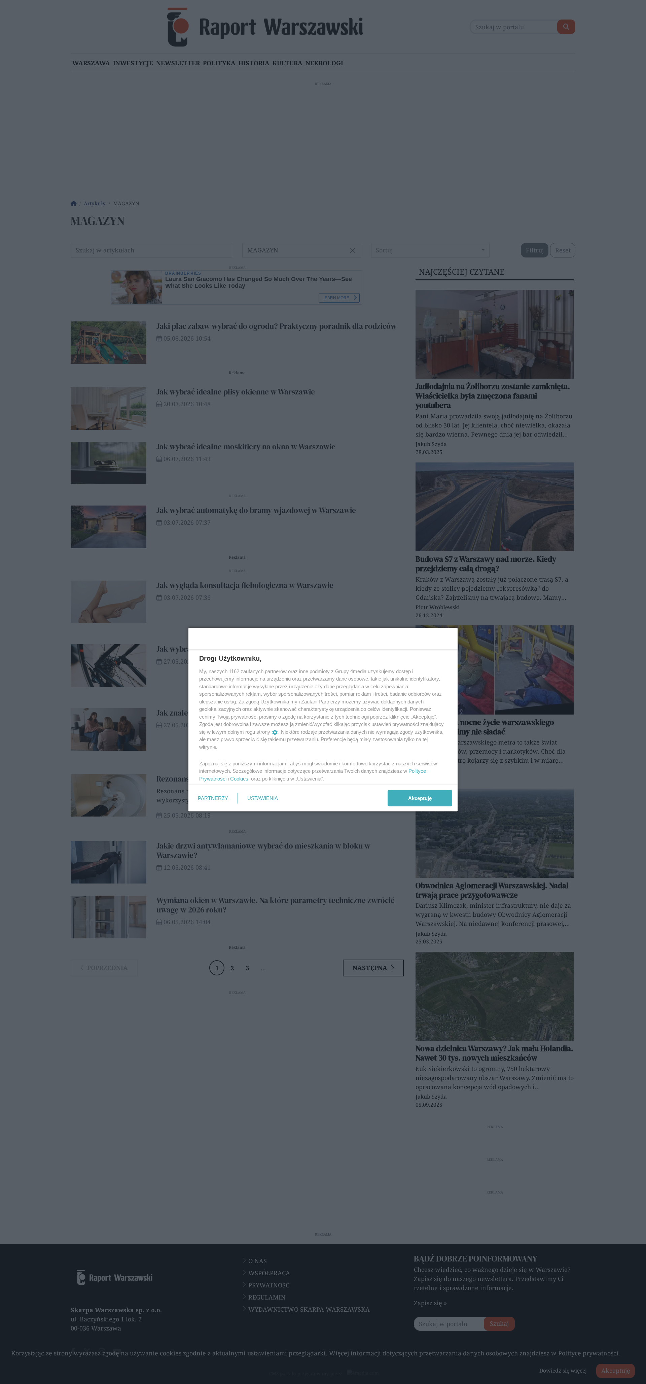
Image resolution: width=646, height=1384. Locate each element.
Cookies (239, 778)
